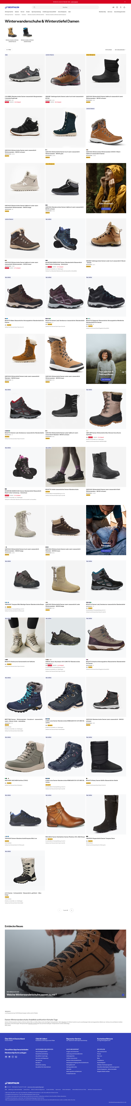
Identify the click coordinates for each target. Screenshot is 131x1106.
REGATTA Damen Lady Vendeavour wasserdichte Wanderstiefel (64, 320)
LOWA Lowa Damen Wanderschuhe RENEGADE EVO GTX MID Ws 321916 (65, 721)
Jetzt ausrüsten (106, 208)
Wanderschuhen (32, 1023)
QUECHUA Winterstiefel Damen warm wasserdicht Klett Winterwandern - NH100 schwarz (103, 490)
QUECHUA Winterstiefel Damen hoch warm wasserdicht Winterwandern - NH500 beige (22, 550)
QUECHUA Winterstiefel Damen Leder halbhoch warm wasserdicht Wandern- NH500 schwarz (61, 433)
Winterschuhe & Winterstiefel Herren (12, 40)
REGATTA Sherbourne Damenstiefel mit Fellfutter (20, 661)
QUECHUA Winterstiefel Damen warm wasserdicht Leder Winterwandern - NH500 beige (62, 605)
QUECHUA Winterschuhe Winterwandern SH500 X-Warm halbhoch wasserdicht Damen (103, 152)
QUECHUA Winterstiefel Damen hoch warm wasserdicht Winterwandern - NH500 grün (62, 152)
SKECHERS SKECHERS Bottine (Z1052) (16, 780)
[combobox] (120, 49)
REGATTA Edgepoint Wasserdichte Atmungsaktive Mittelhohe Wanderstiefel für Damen (105, 321)
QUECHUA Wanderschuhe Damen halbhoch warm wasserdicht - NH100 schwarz (65, 208)
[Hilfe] (117, 7)
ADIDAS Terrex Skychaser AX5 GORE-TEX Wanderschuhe (62, 661)
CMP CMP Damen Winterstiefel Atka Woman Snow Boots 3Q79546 (103, 433)
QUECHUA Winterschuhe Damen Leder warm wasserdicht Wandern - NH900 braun (63, 550)
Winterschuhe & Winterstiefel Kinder (27, 40)
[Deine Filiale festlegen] (113, 7)
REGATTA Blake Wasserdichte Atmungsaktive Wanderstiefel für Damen (24, 321)
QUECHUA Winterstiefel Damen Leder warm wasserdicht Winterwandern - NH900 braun (62, 377)
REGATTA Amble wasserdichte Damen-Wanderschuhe (61, 489)
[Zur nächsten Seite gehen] (71, 910)
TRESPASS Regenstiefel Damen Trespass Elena (100, 838)
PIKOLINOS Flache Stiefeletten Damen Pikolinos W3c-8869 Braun (65, 837)
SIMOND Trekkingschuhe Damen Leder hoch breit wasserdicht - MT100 (64, 97)
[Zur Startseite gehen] (12, 7)
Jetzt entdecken (106, 379)
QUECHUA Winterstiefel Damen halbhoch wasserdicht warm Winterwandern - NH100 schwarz (104, 97)
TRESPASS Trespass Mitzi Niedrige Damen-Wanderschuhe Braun (24, 604)
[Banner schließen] (125, 2)
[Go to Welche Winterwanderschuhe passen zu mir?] (123, 995)
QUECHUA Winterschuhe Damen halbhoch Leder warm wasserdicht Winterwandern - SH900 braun (21, 263)
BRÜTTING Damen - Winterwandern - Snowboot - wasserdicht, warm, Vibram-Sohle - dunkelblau (24, 720)
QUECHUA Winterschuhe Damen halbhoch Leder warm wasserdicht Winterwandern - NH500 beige (21, 206)
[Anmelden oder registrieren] (121, 7)
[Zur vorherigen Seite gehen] (59, 910)
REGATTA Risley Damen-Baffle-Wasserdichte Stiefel (102, 780)
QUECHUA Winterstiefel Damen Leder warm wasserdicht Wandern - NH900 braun (22, 377)
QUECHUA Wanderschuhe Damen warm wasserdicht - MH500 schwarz (105, 720)
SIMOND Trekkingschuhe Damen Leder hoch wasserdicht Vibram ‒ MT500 (106, 261)
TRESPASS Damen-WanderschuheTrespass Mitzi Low (21, 838)
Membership (102, 11)
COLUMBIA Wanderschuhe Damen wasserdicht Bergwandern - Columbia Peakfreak (24, 97)
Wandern (64, 1022)
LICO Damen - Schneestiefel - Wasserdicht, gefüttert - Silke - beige (23, 894)
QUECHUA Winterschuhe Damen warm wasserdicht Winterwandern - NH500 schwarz (20, 151)
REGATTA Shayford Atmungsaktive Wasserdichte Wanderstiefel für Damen (106, 662)
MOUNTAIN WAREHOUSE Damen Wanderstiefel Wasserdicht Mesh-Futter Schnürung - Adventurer (63, 263)
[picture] (25, 74)
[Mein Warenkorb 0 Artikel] (124, 7)
